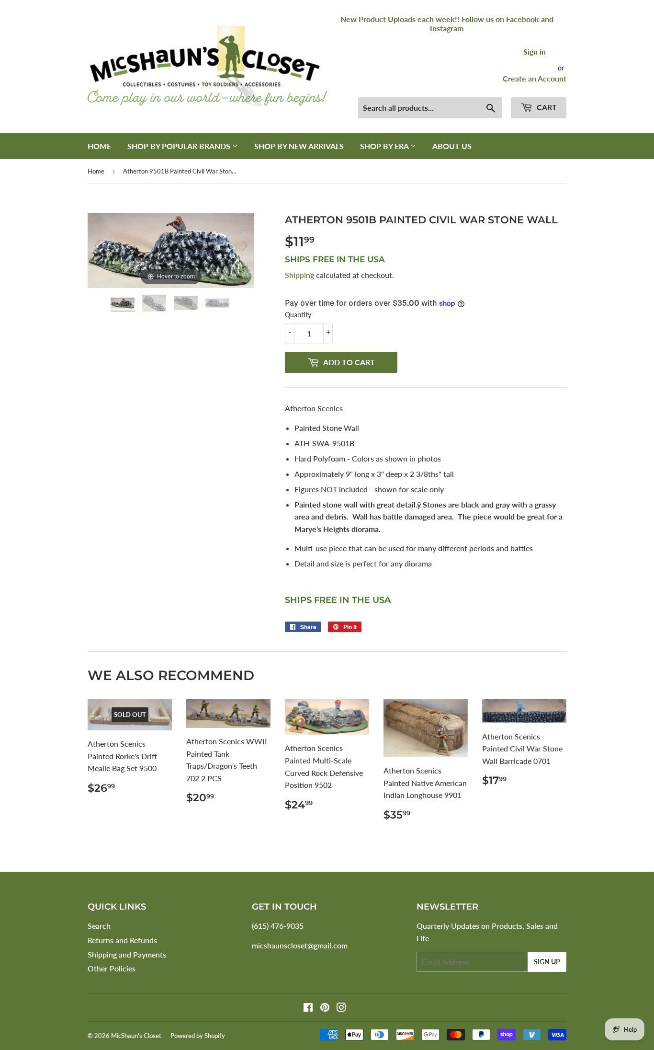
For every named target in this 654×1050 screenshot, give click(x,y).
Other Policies (111, 968)
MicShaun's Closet (136, 1035)
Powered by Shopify (197, 1035)
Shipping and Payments (127, 954)
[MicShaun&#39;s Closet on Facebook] (308, 1008)
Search (99, 925)
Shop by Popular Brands (179, 145)
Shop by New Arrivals (299, 145)
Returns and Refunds (122, 940)
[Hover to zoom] (171, 249)
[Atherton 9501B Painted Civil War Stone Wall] (123, 305)
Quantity (298, 315)
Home (99, 145)
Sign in (534, 51)
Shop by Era (385, 145)
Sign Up (547, 962)
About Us (452, 145)
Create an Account (534, 78)
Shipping (299, 274)
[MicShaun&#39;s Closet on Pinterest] (325, 1008)
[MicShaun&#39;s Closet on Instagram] (341, 1008)
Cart (546, 107)
